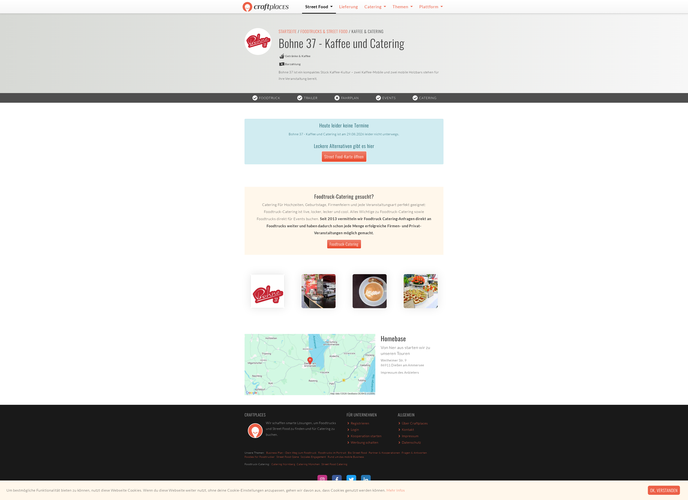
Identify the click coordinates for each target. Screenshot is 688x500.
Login (355, 429)
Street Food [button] (317, 6)
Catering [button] (373, 6)
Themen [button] (401, 6)
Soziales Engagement (313, 456)
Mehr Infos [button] (395, 490)
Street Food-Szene (287, 456)
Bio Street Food (357, 452)
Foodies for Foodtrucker (260, 456)
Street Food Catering (334, 464)
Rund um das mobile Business (346, 456)
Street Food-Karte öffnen (344, 156)
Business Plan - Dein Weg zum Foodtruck (291, 452)
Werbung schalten (364, 442)
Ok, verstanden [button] (664, 490)
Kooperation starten (366, 436)
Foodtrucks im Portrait (332, 452)
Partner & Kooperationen (384, 452)
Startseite (288, 31)
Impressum (410, 436)
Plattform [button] (429, 6)
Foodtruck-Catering (344, 244)
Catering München (308, 464)
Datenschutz (411, 442)
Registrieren (360, 423)
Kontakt (408, 429)
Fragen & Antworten (414, 452)
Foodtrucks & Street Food (324, 31)
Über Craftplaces (415, 423)
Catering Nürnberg (283, 464)
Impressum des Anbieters (400, 372)
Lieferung (348, 6)
